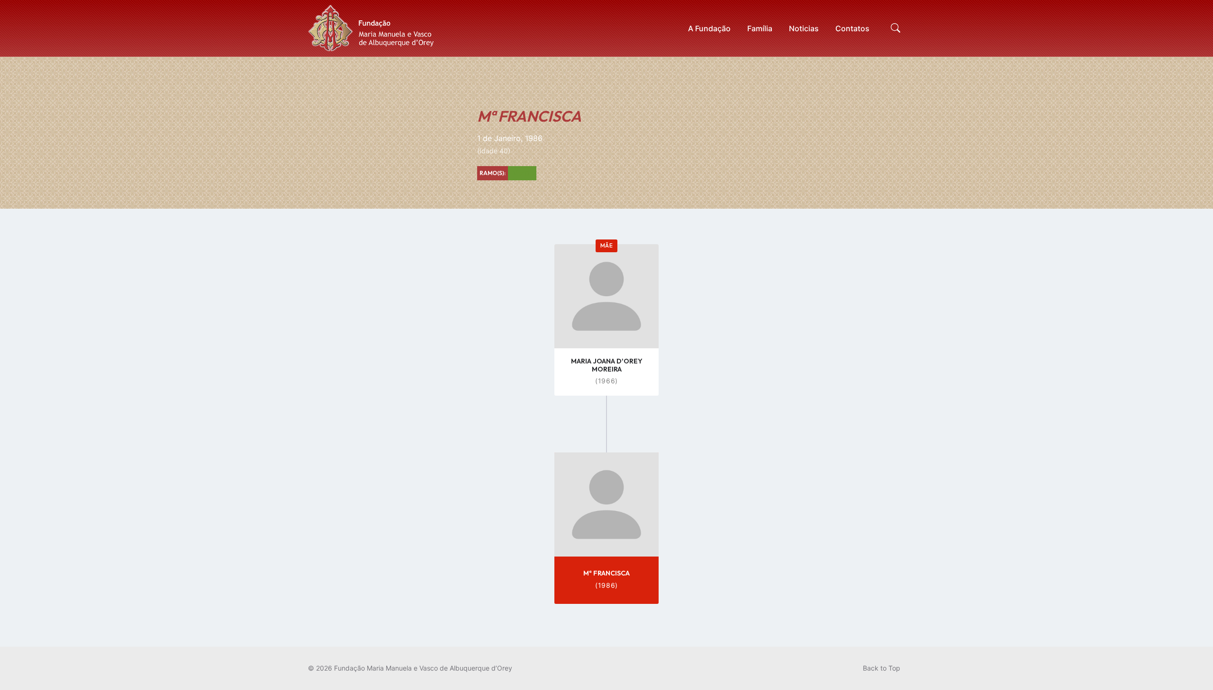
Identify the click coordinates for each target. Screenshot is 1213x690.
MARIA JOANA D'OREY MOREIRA (607, 365)
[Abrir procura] (895, 28)
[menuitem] (709, 28)
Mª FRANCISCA (606, 573)
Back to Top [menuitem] (881, 668)
